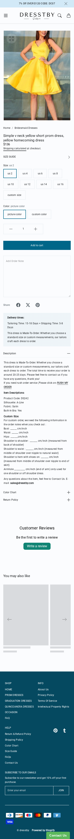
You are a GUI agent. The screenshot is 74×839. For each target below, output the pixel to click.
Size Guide (11, 751)
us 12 (27, 184)
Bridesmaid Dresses (26, 128)
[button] (7, 15)
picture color (15, 214)
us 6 (40, 173)
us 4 (25, 173)
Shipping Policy (14, 739)
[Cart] (68, 15)
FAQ (7, 718)
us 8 (55, 173)
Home (6, 128)
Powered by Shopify (43, 830)
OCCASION (11, 712)
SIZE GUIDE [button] (9, 156)
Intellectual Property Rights (53, 706)
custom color (39, 214)
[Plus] (35, 229)
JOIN (61, 790)
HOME (8, 689)
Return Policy (10, 499)
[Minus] (10, 229)
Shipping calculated (14, 148)
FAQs (8, 757)
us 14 (44, 184)
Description (9, 353)
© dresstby (23, 830)
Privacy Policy (46, 695)
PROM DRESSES (14, 695)
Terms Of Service (47, 700)
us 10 (11, 184)
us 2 (10, 173)
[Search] (59, 15)
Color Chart (9, 492)
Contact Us (11, 762)
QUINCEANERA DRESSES (19, 706)
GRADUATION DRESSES (18, 700)
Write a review (37, 546)
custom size (14, 195)
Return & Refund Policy (18, 734)
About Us (43, 689)
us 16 (60, 184)
